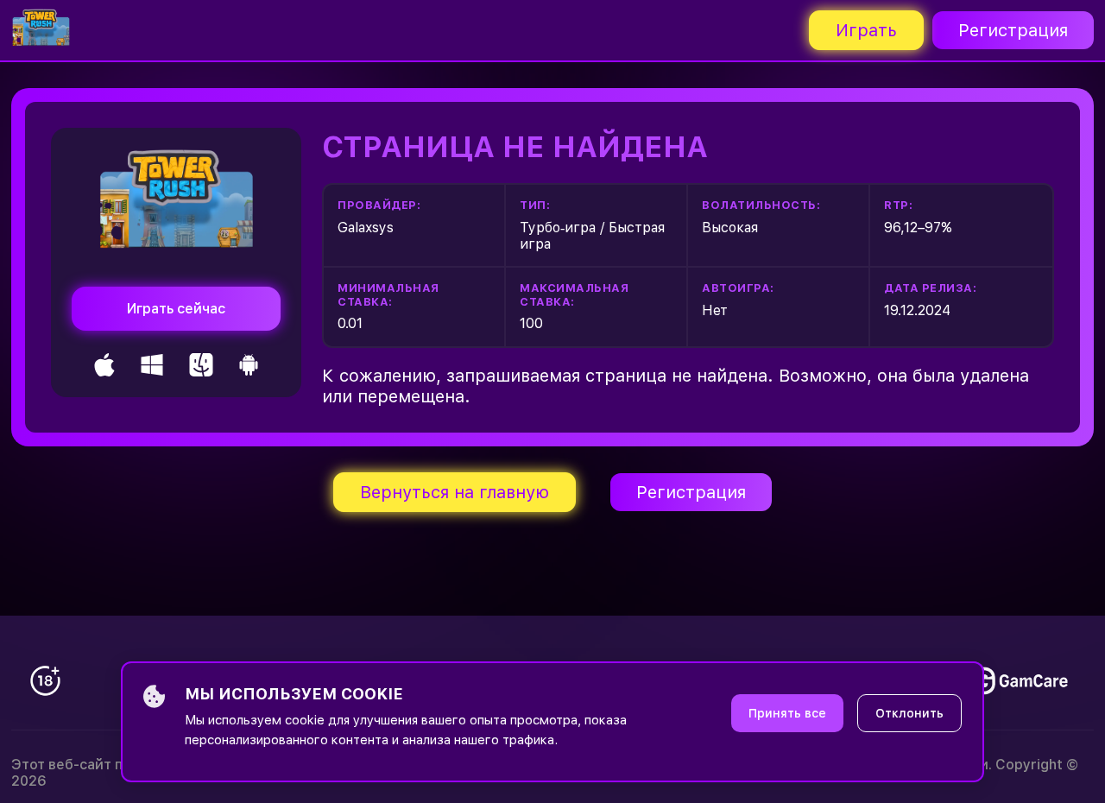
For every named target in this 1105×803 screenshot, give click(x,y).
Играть (866, 30)
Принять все (787, 713)
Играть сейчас (176, 308)
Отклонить (909, 713)
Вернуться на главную (454, 492)
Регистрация (1013, 30)
